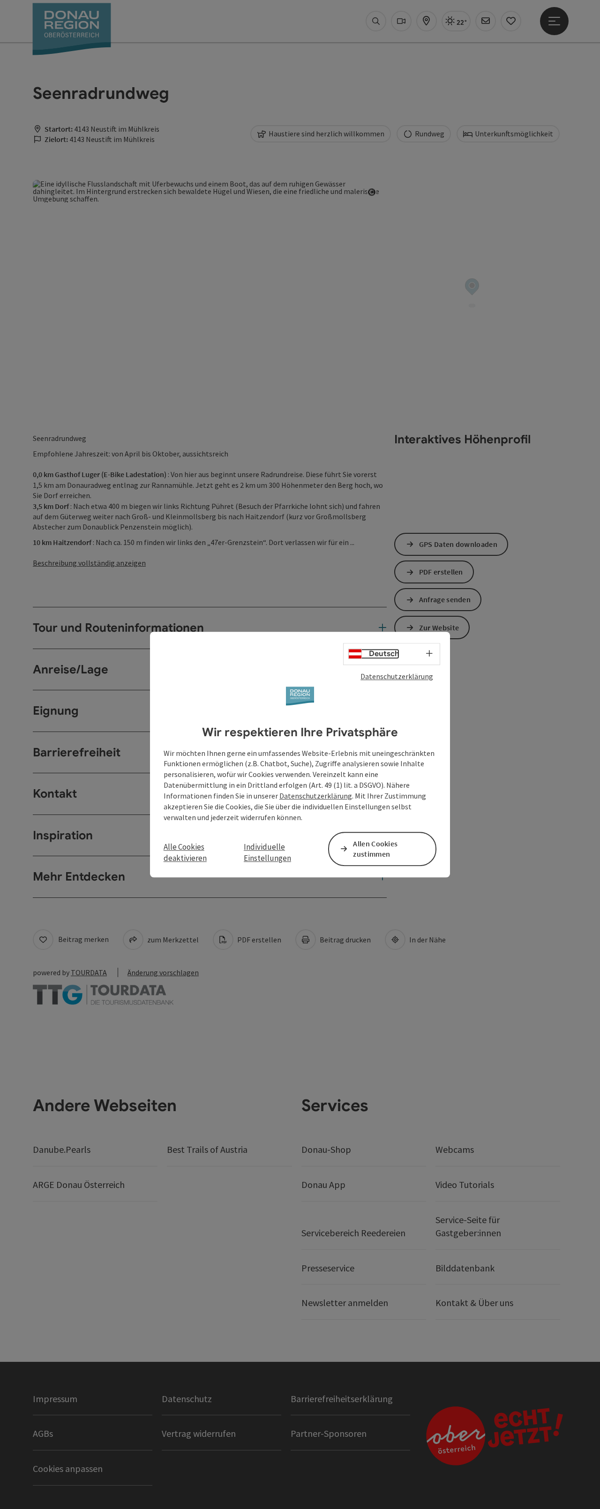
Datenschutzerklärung (396, 676)
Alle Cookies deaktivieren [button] (185, 852)
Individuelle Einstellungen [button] (267, 852)
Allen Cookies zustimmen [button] (375, 849)
